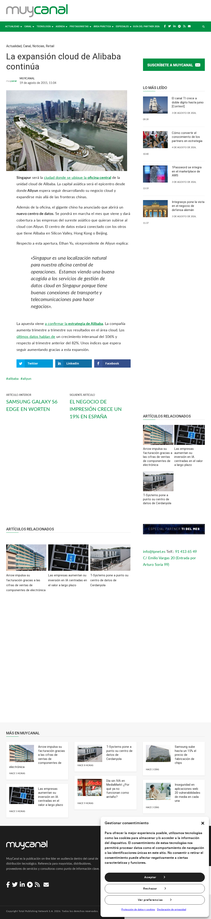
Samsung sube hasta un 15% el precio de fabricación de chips (185, 755)
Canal (28, 26)
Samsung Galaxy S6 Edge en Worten (31, 406)
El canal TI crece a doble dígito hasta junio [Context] (188, 102)
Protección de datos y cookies (138, 909)
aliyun (27, 378)
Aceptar (150, 877)
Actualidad (12, 26)
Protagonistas (79, 26)
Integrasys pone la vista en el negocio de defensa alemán (188, 206)
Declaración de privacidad (171, 909)
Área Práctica (102, 26)
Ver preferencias (150, 900)
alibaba (13, 378)
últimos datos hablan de (35, 337)
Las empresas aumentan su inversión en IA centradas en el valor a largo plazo (50, 797)
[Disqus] (68, 660)
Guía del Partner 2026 (146, 26)
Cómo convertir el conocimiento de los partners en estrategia (187, 137)
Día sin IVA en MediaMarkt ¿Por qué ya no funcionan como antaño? (117, 789)
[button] (203, 823)
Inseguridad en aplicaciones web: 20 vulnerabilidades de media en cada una (187, 793)
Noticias (38, 46)
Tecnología (43, 26)
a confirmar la (74, 324)
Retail (50, 46)
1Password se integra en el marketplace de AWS (187, 171)
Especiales (122, 26)
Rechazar (150, 888)
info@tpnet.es (154, 552)
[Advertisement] (68, 477)
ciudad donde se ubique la (77, 178)
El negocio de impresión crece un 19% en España (96, 409)
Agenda (60, 26)
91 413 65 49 (186, 552)
